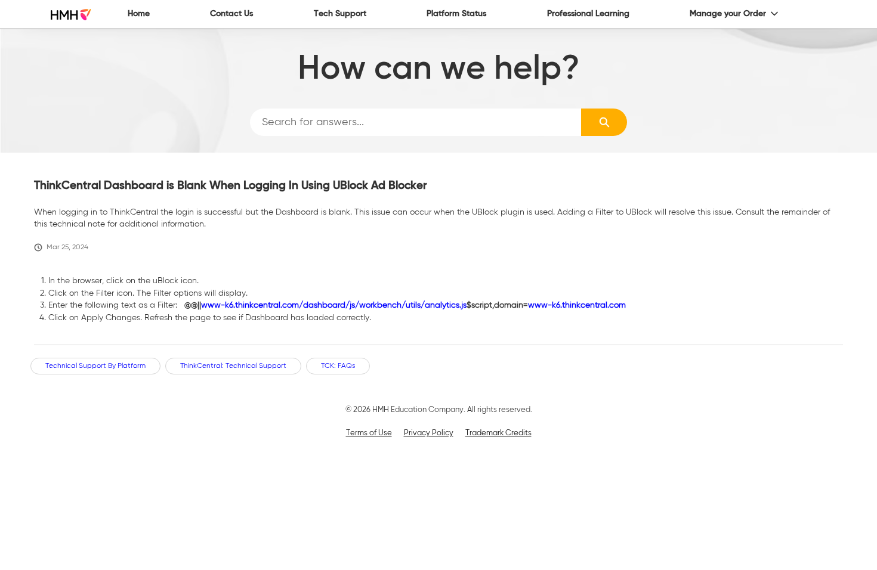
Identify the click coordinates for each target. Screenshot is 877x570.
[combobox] (416, 122)
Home (139, 14)
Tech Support (340, 14)
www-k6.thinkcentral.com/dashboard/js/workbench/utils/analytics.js (334, 305)
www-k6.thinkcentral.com (577, 305)
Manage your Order (728, 14)
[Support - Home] (70, 14)
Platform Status (456, 14)
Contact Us (231, 14)
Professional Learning (588, 14)
